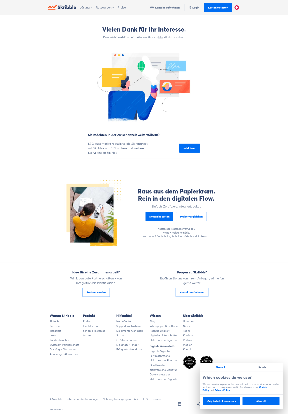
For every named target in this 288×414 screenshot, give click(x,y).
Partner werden (96, 292)
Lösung (85, 7)
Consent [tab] (220, 366)
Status (120, 335)
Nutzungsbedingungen (117, 399)
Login (195, 7)
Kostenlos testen (218, 7)
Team (186, 330)
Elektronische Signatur (163, 340)
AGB (136, 399)
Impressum (56, 409)
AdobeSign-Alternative (64, 354)
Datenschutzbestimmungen (82, 399)
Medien (187, 344)
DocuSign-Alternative (63, 349)
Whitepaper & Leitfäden (164, 326)
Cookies (156, 399)
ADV (145, 399)
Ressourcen (104, 7)
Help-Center (124, 321)
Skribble (67, 7)
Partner (187, 340)
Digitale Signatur (160, 351)
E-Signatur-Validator (129, 349)
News (186, 326)
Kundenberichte (59, 340)
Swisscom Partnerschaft (64, 344)
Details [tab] (262, 366)
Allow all (261, 401)
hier (160, 37)
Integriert (55, 330)
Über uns (188, 321)
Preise (122, 7)
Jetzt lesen (189, 148)
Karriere (188, 335)
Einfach (54, 321)
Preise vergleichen (191, 216)
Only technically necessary (221, 401)
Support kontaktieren (129, 326)
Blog (152, 321)
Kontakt (188, 349)
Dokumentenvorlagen (129, 330)
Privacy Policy (222, 390)
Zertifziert (56, 326)
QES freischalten (126, 340)
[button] (236, 7)
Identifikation (91, 326)
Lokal (53, 335)
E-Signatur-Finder (127, 344)
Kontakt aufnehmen (167, 7)
